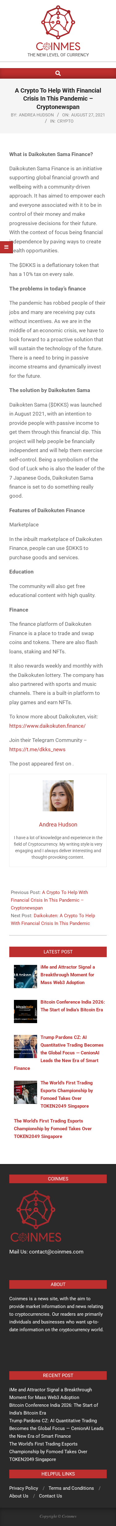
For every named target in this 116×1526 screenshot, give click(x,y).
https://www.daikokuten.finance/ (47, 726)
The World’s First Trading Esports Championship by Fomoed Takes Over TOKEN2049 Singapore (48, 1451)
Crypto (65, 121)
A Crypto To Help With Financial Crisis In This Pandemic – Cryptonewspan (49, 900)
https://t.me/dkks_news (37, 749)
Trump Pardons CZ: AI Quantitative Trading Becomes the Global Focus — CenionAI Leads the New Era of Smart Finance (56, 1428)
